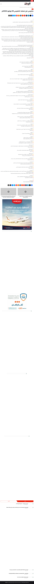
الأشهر (25, 501)
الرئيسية (32, 7)
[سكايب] (15, 15)
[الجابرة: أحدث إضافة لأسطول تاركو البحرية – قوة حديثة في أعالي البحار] (31, 570)
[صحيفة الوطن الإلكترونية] (27, 4)
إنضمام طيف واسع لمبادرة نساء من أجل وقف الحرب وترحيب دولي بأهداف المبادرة (17, 507)
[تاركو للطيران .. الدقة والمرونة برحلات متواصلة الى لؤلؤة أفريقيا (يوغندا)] (31, 574)
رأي (30, 7)
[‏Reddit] (23, 15)
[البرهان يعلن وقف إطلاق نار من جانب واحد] (31, 578)
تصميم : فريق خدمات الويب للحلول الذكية (16, 582)
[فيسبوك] (32, 15)
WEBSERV (6, 582)
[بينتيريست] (25, 15)
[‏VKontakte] (21, 15)
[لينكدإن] (28, 15)
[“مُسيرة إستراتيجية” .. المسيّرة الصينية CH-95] (31, 504)
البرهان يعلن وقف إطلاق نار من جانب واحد (22, 577)
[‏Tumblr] (26, 15)
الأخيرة (9, 501)
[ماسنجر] (13, 15)
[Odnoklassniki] (19, 15)
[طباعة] (9, 15)
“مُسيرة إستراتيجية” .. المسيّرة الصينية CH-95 (22, 503)
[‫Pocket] (17, 15)
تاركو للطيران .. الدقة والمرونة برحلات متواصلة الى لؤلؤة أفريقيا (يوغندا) (18, 573)
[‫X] (30, 15)
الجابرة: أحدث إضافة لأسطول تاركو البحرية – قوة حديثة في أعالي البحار (19, 569)
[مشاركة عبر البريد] (11, 15)
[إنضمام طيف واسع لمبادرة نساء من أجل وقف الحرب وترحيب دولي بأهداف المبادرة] (31, 538)
